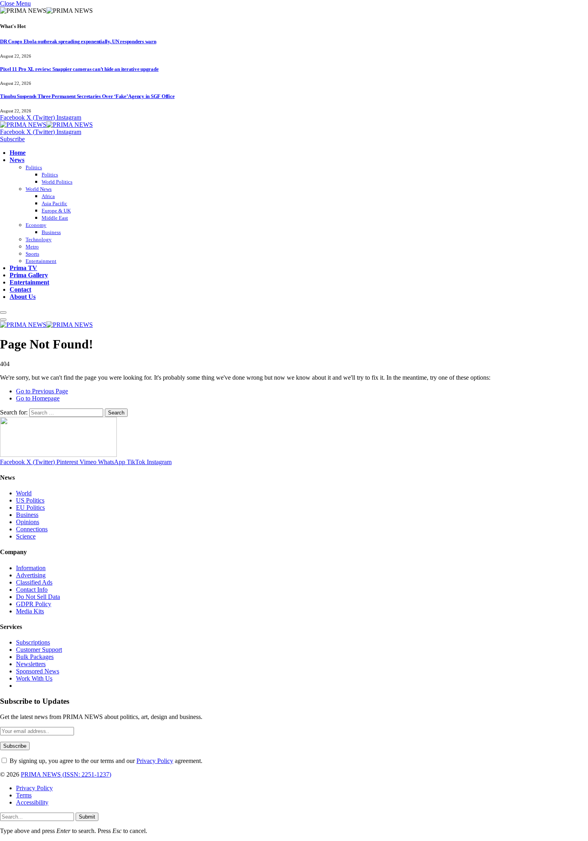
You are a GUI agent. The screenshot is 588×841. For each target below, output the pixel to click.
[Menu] (3, 312)
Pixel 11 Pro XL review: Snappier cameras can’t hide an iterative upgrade (79, 69)
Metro (32, 247)
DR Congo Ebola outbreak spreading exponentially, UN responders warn (78, 41)
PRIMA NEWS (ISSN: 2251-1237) (66, 774)
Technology (39, 239)
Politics (34, 167)
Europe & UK (56, 211)
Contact (20, 289)
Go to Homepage (38, 398)
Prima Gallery (29, 275)
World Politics (57, 182)
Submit (87, 817)
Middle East (55, 218)
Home (18, 152)
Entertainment (41, 261)
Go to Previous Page (42, 391)
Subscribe (12, 139)
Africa (48, 196)
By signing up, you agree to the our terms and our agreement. (105, 760)
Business (51, 232)
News (17, 159)
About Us (23, 296)
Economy (36, 225)
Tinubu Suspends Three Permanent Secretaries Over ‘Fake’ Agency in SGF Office (87, 96)
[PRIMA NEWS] (46, 124)
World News (39, 189)
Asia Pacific (54, 203)
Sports (32, 254)
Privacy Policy (154, 760)
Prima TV (23, 267)
